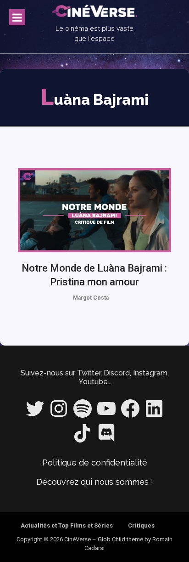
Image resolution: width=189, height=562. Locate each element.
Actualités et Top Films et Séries (67, 525)
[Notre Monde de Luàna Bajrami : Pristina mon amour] (95, 210)
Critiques (141, 525)
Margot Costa (91, 298)
